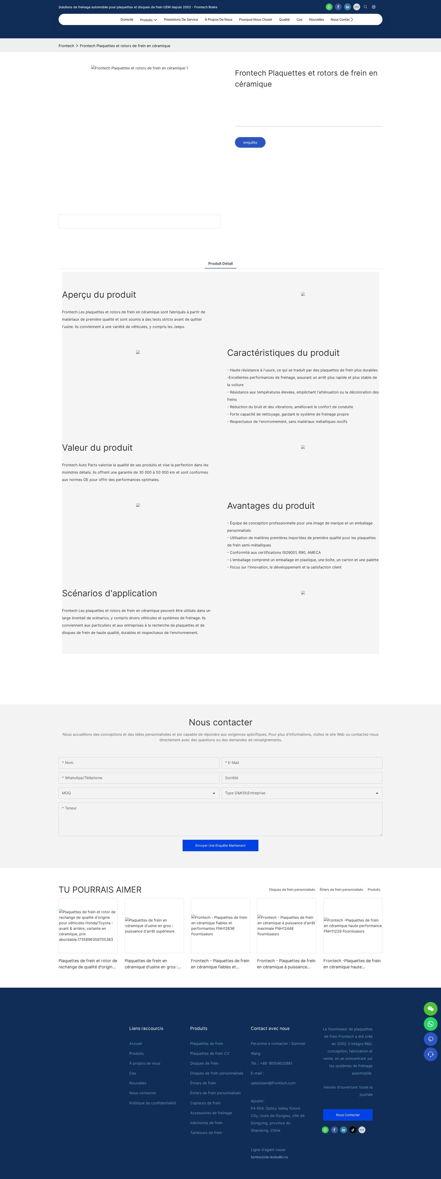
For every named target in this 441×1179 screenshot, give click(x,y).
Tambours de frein (206, 1132)
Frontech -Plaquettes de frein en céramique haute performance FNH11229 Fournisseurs (352, 964)
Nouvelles (137, 1083)
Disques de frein (204, 1063)
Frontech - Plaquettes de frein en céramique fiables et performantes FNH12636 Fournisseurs (220, 964)
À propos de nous (144, 1063)
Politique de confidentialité (152, 1103)
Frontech (66, 45)
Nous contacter (142, 1093)
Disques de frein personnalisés (292, 889)
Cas (132, 1073)
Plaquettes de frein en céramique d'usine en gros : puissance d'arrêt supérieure (152, 964)
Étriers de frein (203, 1083)
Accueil (135, 1043)
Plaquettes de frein (206, 1043)
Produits (374, 889)
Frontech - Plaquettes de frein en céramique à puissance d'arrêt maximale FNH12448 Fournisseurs (286, 964)
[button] (352, 19)
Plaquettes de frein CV (209, 1053)
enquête (250, 142)
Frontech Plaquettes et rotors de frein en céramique (125, 45)
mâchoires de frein (206, 1122)
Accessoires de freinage (211, 1113)
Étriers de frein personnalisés (341, 889)
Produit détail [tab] (220, 263)
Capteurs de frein (205, 1103)
